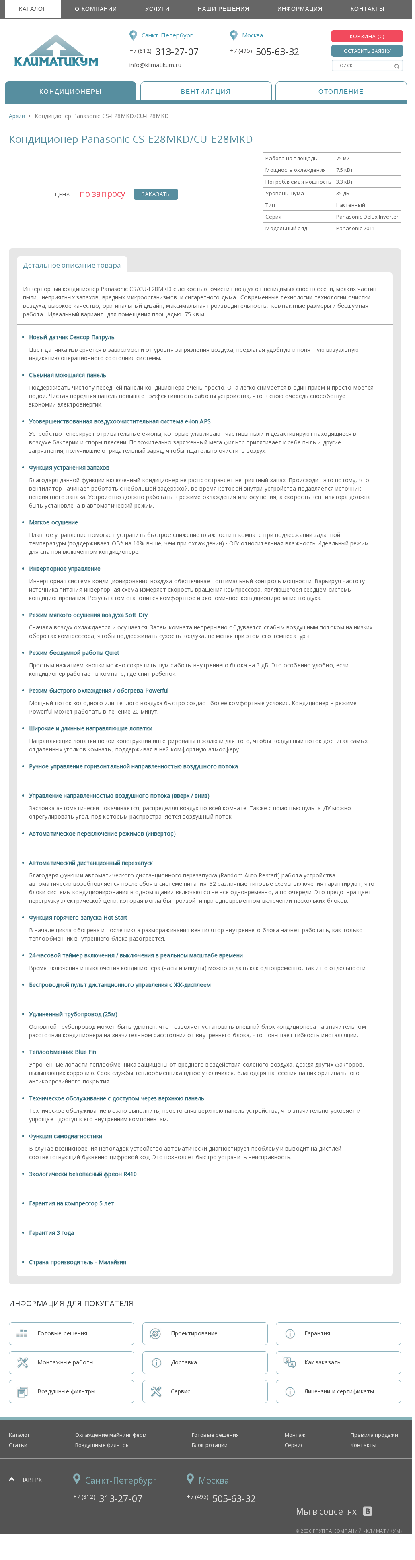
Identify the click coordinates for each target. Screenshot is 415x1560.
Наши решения (223, 9)
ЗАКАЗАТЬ (156, 194)
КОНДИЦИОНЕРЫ (70, 91)
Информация (300, 9)
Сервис (294, 1445)
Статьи (18, 1445)
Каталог (33, 9)
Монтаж (295, 1434)
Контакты (367, 9)
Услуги (157, 9)
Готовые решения (215, 1434)
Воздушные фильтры (102, 1445)
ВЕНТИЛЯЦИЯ (206, 91)
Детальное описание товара (72, 265)
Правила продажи (374, 1434)
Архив (17, 116)
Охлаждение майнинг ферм (110, 1434)
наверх (31, 1480)
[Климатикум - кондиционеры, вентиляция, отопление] (54, 64)
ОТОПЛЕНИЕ (341, 91)
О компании (96, 9)
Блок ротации (210, 1445)
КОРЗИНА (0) (367, 36)
